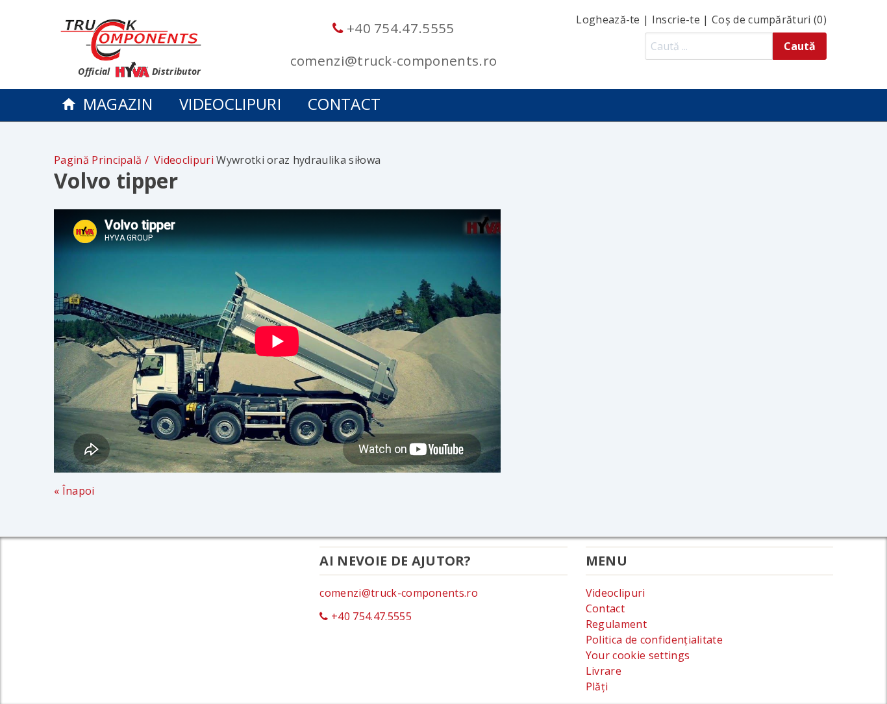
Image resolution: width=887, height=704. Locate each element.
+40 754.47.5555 (399, 28)
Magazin (118, 103)
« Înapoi (74, 491)
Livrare (603, 671)
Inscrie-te (676, 19)
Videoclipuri (230, 103)
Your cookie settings (638, 655)
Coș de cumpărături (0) (769, 19)
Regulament (616, 624)
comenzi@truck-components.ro (393, 60)
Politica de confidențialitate (654, 639)
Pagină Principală (98, 160)
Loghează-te (608, 19)
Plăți (597, 686)
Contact (344, 103)
